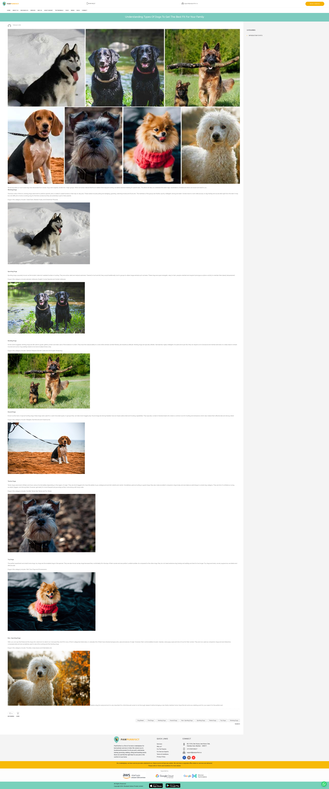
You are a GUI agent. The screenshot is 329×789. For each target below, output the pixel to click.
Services (32, 10)
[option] (124, 106)
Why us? (159, 746)
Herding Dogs (162, 720)
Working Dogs (234, 720)
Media (72, 10)
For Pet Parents (161, 749)
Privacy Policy (161, 757)
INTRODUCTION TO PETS (255, 35)
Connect (84, 10)
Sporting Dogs (201, 720)
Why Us (40, 10)
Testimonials (59, 10)
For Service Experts (163, 751)
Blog (78, 10)
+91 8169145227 (192, 749)
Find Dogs (151, 720)
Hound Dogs (173, 720)
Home (8, 10)
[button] (324, 784)
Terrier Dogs (212, 720)
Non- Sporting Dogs (187, 720)
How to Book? (48, 10)
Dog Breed (141, 720)
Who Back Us (24, 10)
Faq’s (67, 10)
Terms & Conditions (163, 754)
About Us (15, 10)
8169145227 (91, 3)
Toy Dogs (223, 720)
